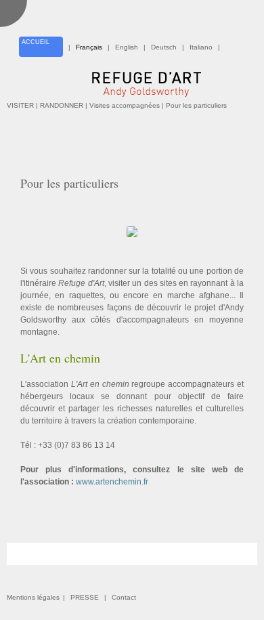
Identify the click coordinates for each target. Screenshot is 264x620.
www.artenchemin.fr (112, 482)
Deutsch (164, 47)
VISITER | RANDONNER (45, 105)
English (126, 47)
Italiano (201, 47)
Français (89, 47)
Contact (124, 597)
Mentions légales (33, 597)
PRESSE (84, 597)
